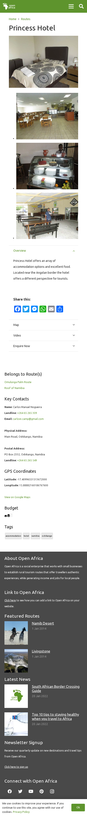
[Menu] (71, 6)
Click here (10, 600)
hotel (26, 536)
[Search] (81, 6)
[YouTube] (31, 791)
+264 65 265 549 (27, 460)
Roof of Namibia (14, 388)
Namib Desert (43, 623)
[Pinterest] (41, 791)
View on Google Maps (17, 497)
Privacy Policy (21, 811)
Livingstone (41, 651)
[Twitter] (20, 791)
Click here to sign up (16, 766)
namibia (35, 536)
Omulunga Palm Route (17, 382)
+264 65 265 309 (27, 413)
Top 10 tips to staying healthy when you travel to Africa (55, 716)
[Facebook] (9, 791)
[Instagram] (52, 791)
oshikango (47, 536)
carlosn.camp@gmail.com (28, 419)
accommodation (13, 536)
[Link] (9, 6)
